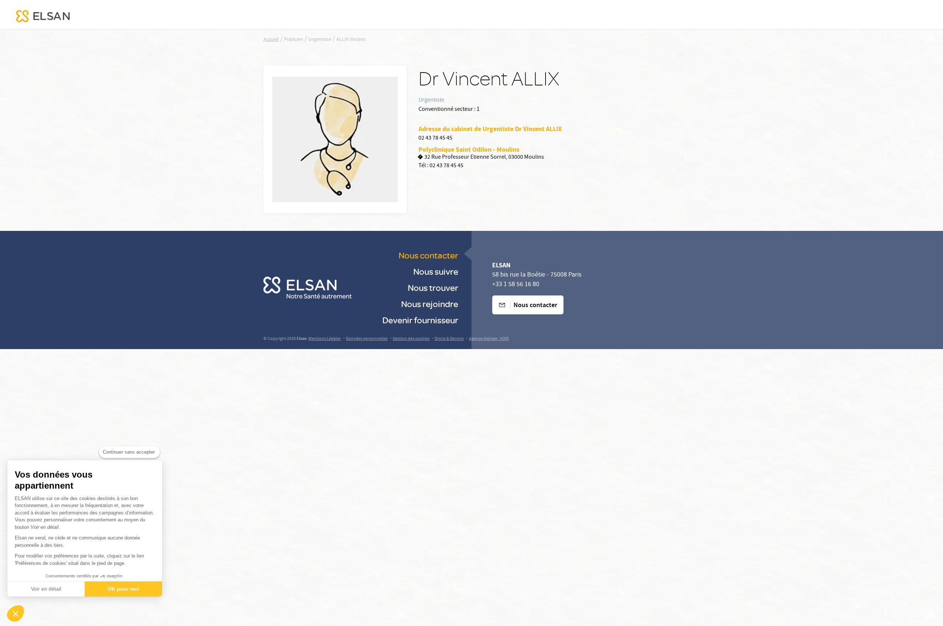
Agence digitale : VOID (489, 338)
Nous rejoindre (429, 303)
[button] (15, 613)
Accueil (271, 39)
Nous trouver (433, 287)
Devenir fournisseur (420, 320)
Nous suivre (435, 271)
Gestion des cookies (411, 338)
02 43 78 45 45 (435, 138)
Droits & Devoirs (449, 338)
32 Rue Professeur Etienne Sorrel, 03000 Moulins (484, 157)
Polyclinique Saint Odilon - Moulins (468, 149)
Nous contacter (428, 255)
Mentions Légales (324, 338)
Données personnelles (367, 338)
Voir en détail (46, 589)
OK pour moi (123, 589)
